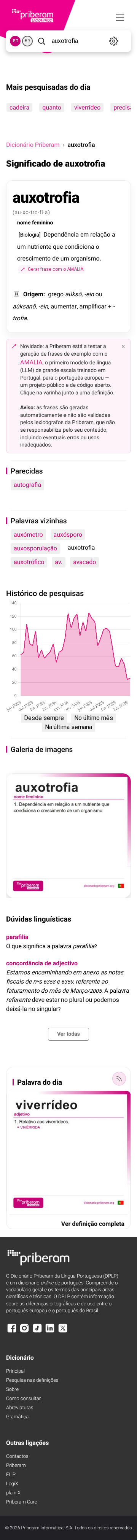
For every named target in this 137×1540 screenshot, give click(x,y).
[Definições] (114, 41)
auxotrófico (29, 562)
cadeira (19, 107)
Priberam (16, 1465)
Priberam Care (21, 1502)
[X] (62, 1331)
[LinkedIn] (50, 1331)
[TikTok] (37, 1331)
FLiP (11, 1475)
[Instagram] (24, 1331)
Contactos (17, 1456)
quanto (51, 107)
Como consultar (23, 1399)
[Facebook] (12, 1331)
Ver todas (68, 1034)
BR (27, 40)
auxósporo (68, 534)
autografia (27, 484)
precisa (123, 107)
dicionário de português (51, 1283)
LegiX (12, 1484)
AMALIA (31, 362)
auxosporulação (35, 548)
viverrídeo (87, 107)
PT (15, 40)
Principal (15, 1371)
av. (58, 562)
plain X (13, 1493)
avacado (84, 562)
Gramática (17, 1417)
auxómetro (28, 534)
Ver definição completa (92, 1223)
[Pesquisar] (41, 41)
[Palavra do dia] (119, 1078)
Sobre (12, 1389)
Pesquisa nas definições (32, 1380)
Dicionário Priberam (32, 144)
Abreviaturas (19, 1408)
